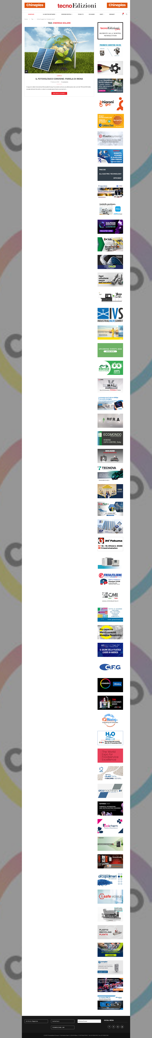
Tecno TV (80, 14)
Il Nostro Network (49, 14)
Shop (101, 14)
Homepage (31, 14)
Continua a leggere (59, 93)
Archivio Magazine (32, 1021)
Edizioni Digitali (66, 14)
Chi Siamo (92, 14)
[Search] (126, 14)
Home (26, 19)
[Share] (26, 71)
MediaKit (112, 14)
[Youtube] (122, 1026)
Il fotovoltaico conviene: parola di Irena (59, 79)
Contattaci (55, 1021)
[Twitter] (114, 1026)
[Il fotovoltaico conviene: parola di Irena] (59, 50)
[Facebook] (109, 1026)
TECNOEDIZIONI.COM (58, 1027)
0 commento (64, 82)
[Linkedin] (118, 1026)
